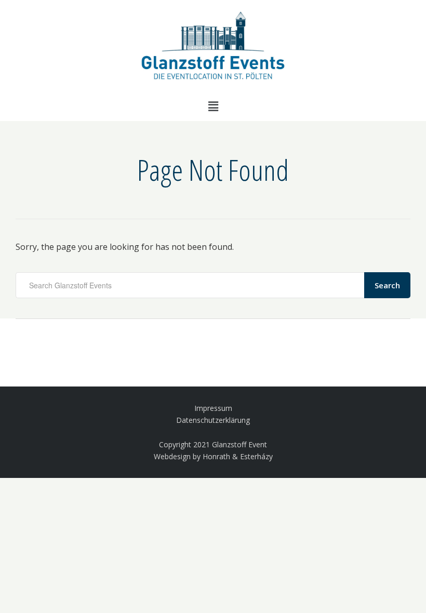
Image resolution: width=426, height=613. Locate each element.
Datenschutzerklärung (213, 420)
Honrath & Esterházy (238, 456)
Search (387, 285)
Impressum (213, 408)
